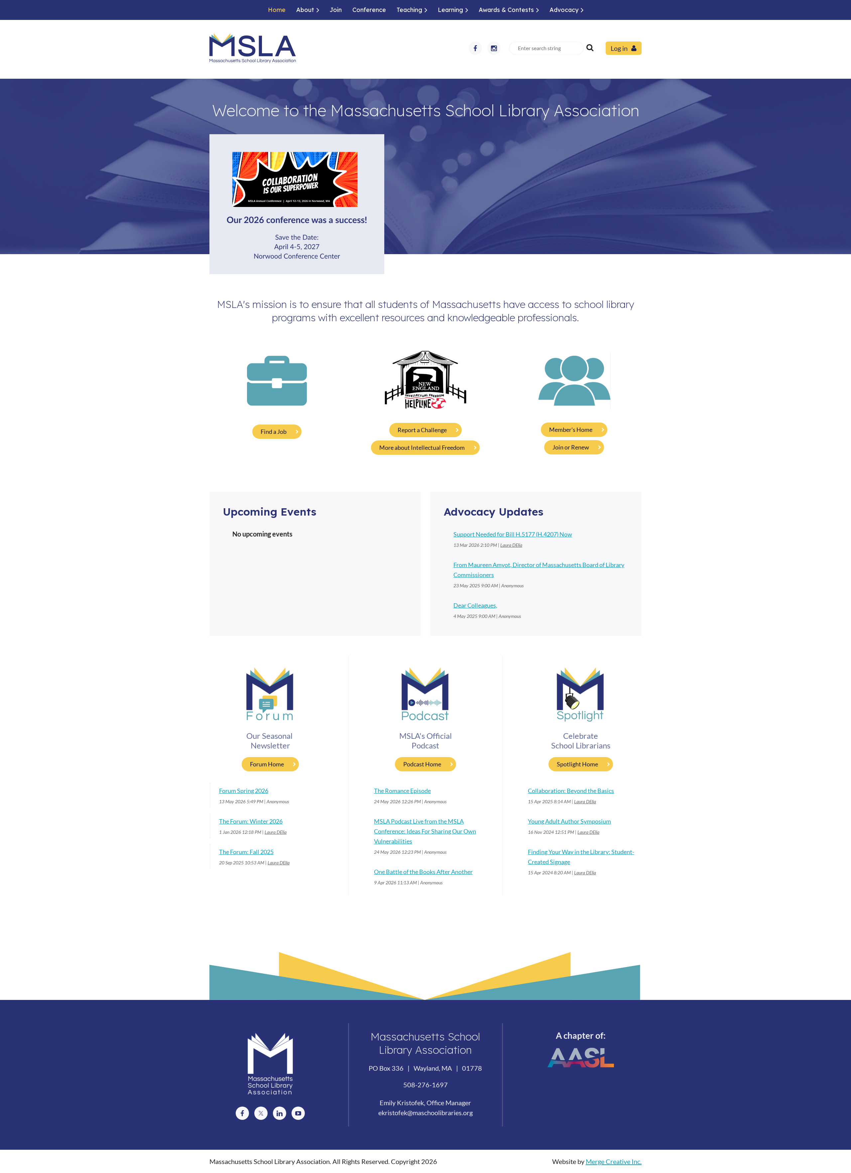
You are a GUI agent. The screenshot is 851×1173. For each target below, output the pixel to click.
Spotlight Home (577, 764)
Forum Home (267, 764)
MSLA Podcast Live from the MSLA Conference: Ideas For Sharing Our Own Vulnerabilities (425, 831)
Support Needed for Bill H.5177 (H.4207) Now (512, 534)
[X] (261, 1113)
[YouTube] (298, 1113)
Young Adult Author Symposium (569, 821)
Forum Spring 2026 (243, 790)
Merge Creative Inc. (614, 1161)
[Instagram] (494, 48)
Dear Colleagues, (475, 605)
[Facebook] (475, 48)
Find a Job (274, 431)
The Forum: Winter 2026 (251, 821)
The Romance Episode (402, 790)
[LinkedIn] (279, 1113)
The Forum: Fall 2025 (246, 851)
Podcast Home (422, 764)
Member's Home (570, 429)
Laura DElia (511, 545)
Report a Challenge (422, 430)
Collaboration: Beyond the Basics (571, 790)
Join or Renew (570, 447)
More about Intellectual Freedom (422, 447)
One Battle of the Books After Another (423, 871)
